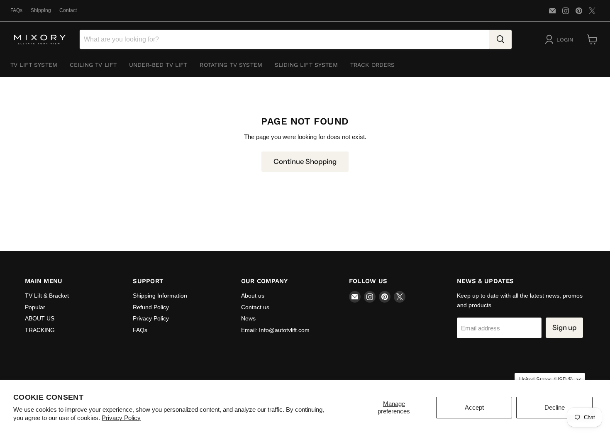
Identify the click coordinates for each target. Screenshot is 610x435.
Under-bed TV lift (158, 64)
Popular (35, 307)
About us (252, 295)
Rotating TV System (231, 64)
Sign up (564, 327)
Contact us (255, 307)
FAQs (16, 10)
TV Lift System (33, 64)
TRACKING (40, 330)
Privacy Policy (121, 417)
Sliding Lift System (306, 64)
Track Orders (372, 64)
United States (546, 379)
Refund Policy (151, 307)
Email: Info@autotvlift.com (275, 330)
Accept (474, 407)
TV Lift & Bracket (47, 295)
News (248, 318)
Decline (554, 407)
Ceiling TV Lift (93, 64)
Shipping (41, 10)
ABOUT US (39, 318)
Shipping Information (160, 295)
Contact (68, 10)
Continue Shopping (305, 161)
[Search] (500, 39)
